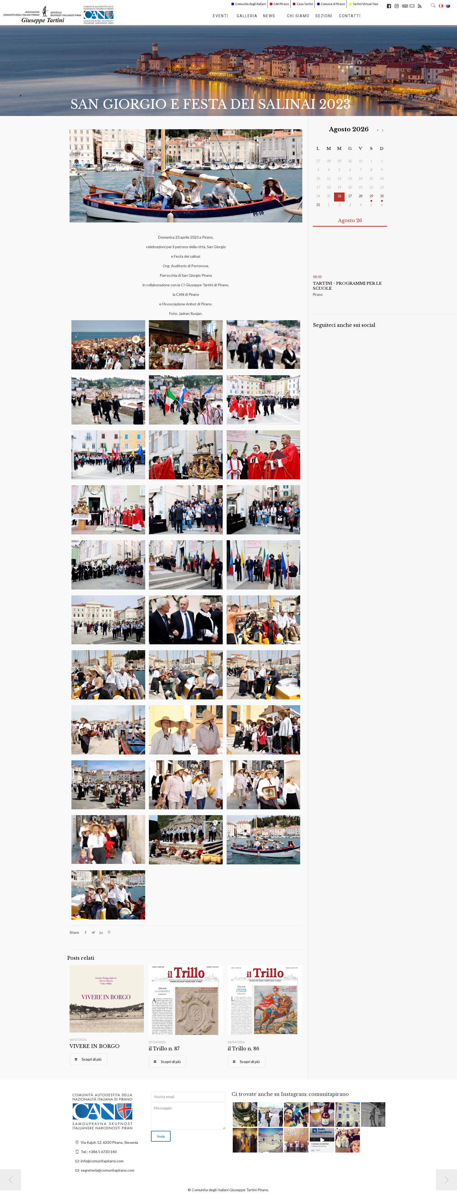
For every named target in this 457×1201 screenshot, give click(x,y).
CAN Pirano (281, 4)
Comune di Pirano (333, 4)
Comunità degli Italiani (250, 4)
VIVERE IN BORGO (95, 1046)
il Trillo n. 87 (164, 1049)
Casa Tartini (305, 4)
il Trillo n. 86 (243, 1049)
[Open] (245, 1114)
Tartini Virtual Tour (365, 4)
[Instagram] (254, 1124)
